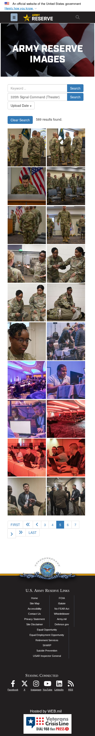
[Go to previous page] (37, 525)
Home (34, 598)
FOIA (62, 598)
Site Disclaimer (34, 624)
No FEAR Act (61, 608)
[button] (21, 8)
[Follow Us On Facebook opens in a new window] (13, 685)
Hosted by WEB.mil (46, 711)
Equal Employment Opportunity (47, 635)
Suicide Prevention (46, 650)
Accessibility (35, 608)
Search (75, 88)
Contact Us (34, 613)
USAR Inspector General (47, 656)
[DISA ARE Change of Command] (27, 147)
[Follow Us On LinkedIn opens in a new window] (59, 685)
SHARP (47, 645)
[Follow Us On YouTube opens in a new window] (47, 685)
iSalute (61, 603)
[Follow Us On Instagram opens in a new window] (36, 685)
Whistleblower (61, 613)
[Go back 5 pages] (28, 525)
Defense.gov (62, 624)
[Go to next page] (11, 533)
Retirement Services (47, 640)
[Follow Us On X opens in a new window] (24, 685)
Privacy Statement (34, 619)
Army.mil (61, 619)
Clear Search (20, 120)
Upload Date (20, 105)
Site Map (34, 603)
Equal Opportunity (47, 629)
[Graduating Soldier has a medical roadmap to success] (27, 264)
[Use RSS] (70, 685)
